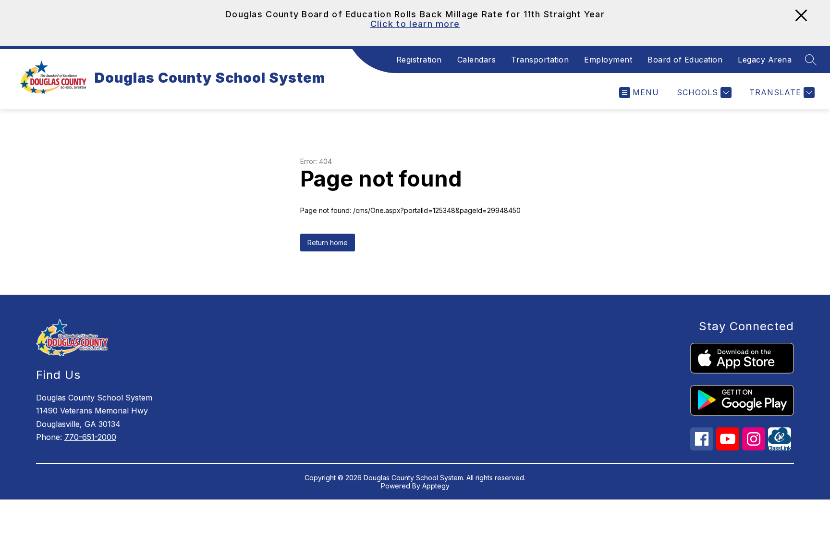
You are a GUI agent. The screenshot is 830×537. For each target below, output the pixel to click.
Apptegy (436, 486)
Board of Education (684, 59)
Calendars (476, 59)
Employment (608, 59)
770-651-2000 (90, 437)
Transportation (540, 59)
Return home (327, 242)
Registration (419, 59)
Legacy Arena (765, 59)
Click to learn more (415, 24)
